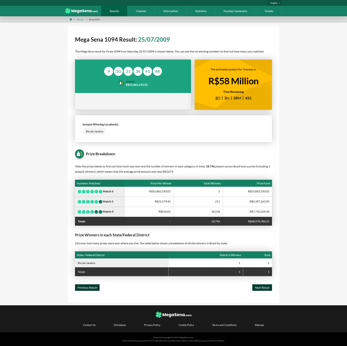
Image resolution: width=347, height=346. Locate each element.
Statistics (201, 11)
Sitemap (259, 324)
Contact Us (89, 324)
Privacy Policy (152, 324)
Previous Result (87, 287)
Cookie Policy (186, 324)
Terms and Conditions (224, 324)
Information (170, 11)
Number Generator (235, 11)
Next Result (262, 287)
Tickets (268, 11)
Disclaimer (120, 324)
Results (114, 11)
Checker (141, 11)
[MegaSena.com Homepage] (83, 12)
